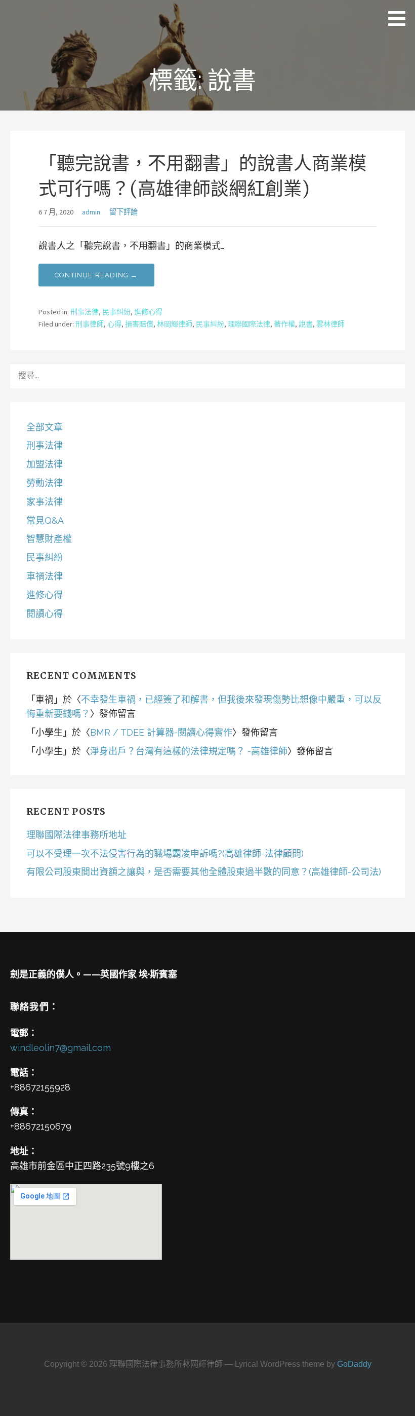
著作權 (284, 324)
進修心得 (148, 311)
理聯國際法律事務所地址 (76, 834)
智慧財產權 (49, 538)
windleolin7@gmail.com (60, 1047)
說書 (306, 324)
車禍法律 (44, 576)
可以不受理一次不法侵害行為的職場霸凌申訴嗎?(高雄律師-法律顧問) (165, 853)
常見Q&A (45, 520)
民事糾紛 (116, 311)
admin (91, 211)
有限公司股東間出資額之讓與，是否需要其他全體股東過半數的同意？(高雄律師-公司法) (203, 871)
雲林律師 (330, 324)
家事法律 (44, 501)
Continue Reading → (96, 275)
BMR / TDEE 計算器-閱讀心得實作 (161, 732)
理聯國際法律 (249, 324)
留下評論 (123, 211)
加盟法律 (44, 464)
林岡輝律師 (174, 324)
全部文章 (44, 427)
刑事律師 (89, 324)
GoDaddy (354, 1364)
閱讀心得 (44, 613)
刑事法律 (84, 311)
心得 (114, 324)
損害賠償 (139, 324)
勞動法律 (44, 483)
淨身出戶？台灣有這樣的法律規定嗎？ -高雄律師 (188, 751)
